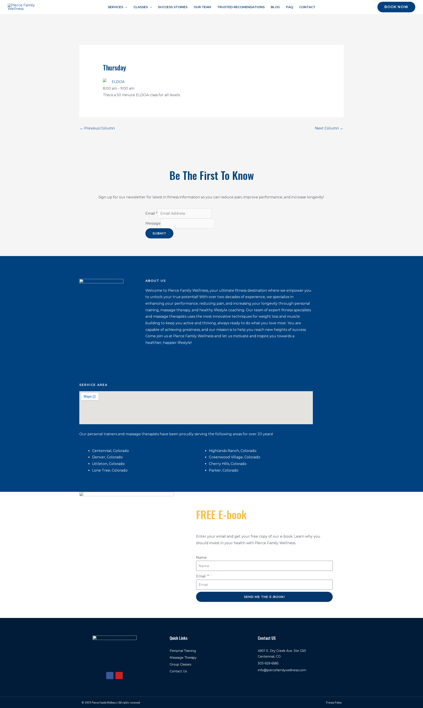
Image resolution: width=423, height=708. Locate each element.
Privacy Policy (333, 702)
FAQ (289, 7)
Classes (141, 7)
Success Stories (172, 7)
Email (151, 213)
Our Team (202, 7)
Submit (159, 233)
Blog (275, 7)
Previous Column (97, 128)
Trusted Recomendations (241, 7)
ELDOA (118, 82)
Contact (307, 7)
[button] (125, 7)
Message (153, 223)
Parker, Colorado (224, 470)
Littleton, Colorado (108, 464)
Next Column (329, 128)
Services (115, 7)
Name (201, 557)
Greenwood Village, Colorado (235, 457)
